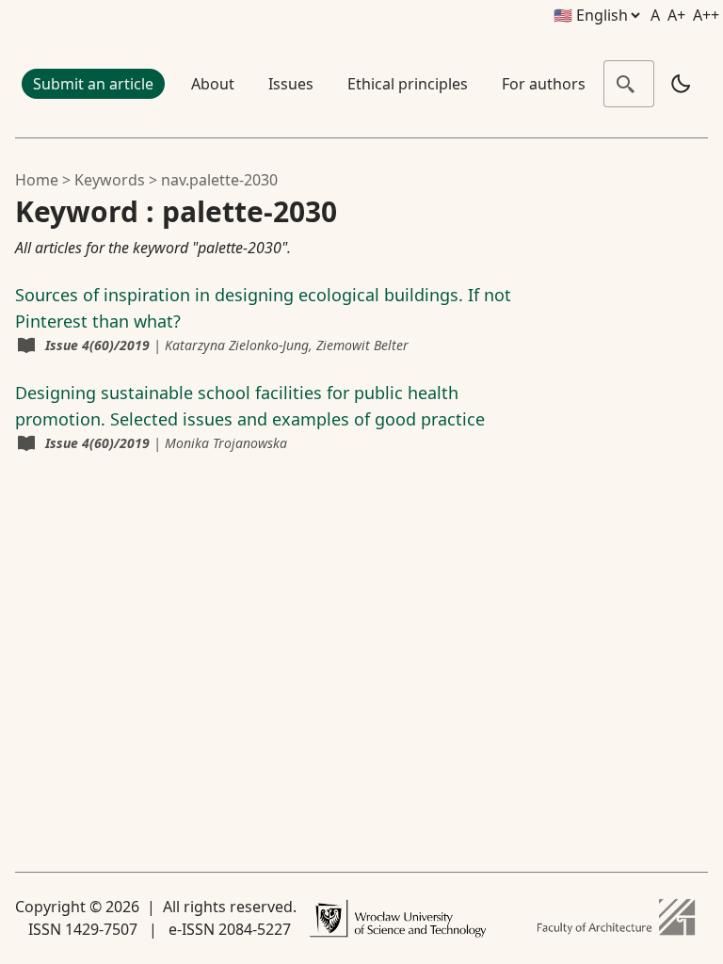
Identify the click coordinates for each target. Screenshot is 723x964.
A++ (706, 15)
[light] (681, 84)
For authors (544, 83)
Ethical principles (407, 83)
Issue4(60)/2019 (97, 345)
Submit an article (93, 83)
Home (36, 179)
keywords (109, 179)
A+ (676, 15)
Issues (290, 83)
